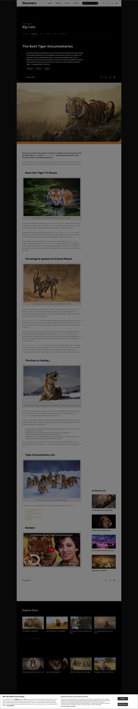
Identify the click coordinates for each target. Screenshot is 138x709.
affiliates (16, 699)
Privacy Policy (10, 705)
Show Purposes (122, 704)
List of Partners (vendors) (68, 706)
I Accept (122, 698)
